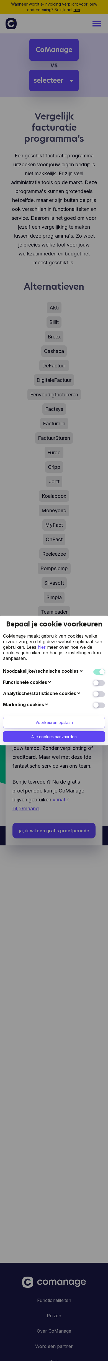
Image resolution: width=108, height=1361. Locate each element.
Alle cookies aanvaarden (54, 736)
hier (42, 647)
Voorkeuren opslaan (54, 722)
